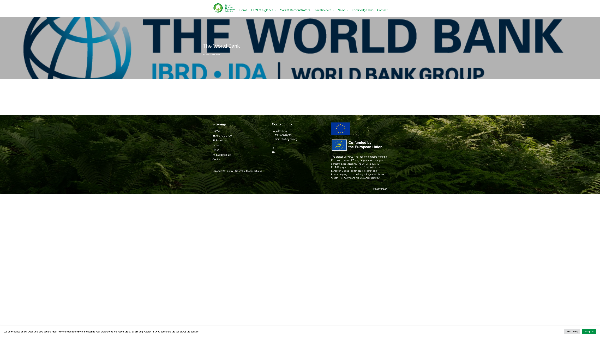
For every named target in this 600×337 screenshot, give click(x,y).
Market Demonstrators (295, 10)
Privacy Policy (380, 189)
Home (243, 10)
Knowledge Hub (362, 10)
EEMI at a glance (262, 10)
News (341, 10)
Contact (382, 10)
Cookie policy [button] (572, 331)
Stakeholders (322, 10)
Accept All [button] (589, 331)
